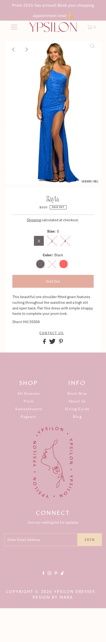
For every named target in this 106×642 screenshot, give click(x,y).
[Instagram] (49, 577)
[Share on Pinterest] (61, 342)
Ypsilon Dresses (74, 591)
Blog (77, 416)
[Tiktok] (62, 577)
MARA (66, 597)
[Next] (26, 49)
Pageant (29, 416)
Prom (29, 401)
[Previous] (13, 49)
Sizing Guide (77, 409)
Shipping (34, 220)
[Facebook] (43, 577)
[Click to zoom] (92, 49)
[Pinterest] (56, 577)
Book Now (77, 393)
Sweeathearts (28, 409)
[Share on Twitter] (52, 342)
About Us (77, 401)
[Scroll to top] (96, 632)
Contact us (51, 333)
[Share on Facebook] (45, 342)
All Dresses (28, 393)
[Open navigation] (14, 27)
